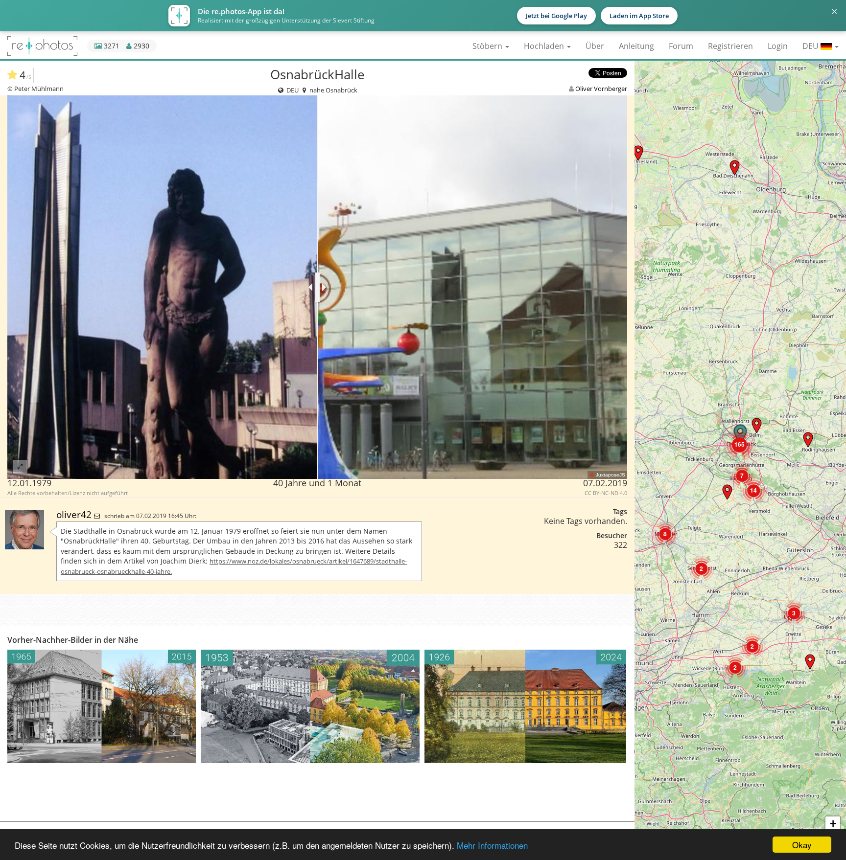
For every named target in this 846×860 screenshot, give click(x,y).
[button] (734, 167)
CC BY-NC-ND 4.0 (606, 493)
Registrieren (730, 46)
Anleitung (636, 46)
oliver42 (75, 514)
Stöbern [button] (488, 46)
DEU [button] (811, 46)
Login (778, 46)
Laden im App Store (639, 15)
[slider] (317, 287)
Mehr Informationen (492, 845)
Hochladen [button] (545, 46)
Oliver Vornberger (601, 88)
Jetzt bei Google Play (556, 15)
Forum (681, 46)
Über (595, 46)
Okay (802, 844)
